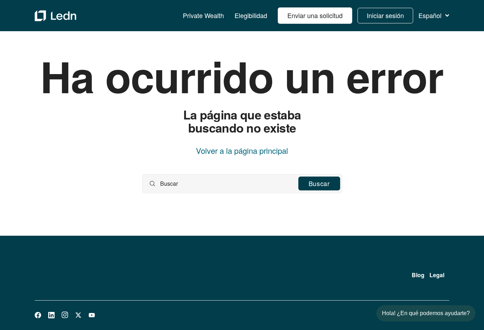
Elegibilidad (251, 15)
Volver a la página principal (242, 150)
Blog (418, 275)
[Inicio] (55, 15)
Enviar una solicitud (315, 15)
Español (429, 15)
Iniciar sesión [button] (385, 15)
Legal (436, 275)
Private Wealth (203, 15)
